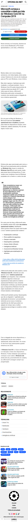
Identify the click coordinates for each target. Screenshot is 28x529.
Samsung (21, 449)
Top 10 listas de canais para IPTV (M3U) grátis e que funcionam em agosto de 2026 (15, 462)
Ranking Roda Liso (5, 454)
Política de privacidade (14, 510)
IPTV (8, 459)
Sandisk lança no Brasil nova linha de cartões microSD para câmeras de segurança (16, 398)
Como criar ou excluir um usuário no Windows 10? (13, 263)
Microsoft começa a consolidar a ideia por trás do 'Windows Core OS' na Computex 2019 (13, 12)
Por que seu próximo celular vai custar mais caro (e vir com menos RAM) (17, 404)
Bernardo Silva (6, 29)
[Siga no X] (9, 514)
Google (8, 449)
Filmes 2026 (22, 451)
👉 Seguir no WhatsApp (14, 38)
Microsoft (4, 386)
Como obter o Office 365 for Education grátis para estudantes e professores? (13, 260)
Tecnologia (11, 6)
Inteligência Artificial (8, 435)
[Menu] (2, 2)
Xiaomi (16, 451)
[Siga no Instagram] (12, 514)
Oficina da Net (4, 6)
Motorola (14, 449)
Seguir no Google (8, 31)
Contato (14, 508)
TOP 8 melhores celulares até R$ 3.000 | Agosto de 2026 (15, 469)
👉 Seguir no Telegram (14, 35)
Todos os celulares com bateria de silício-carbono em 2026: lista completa (16, 413)
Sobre (14, 505)
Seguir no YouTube (21, 31)
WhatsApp (3, 451)
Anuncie (14, 503)
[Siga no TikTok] (19, 514)
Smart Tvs (5, 422)
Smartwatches (6, 432)
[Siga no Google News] (16, 514)
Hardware (5, 429)
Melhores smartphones (13, 466)
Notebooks (5, 426)
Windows (11, 386)
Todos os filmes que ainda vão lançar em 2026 (15, 484)
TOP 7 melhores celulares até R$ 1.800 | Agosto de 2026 (15, 476)
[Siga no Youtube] (14, 514)
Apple (2, 449)
